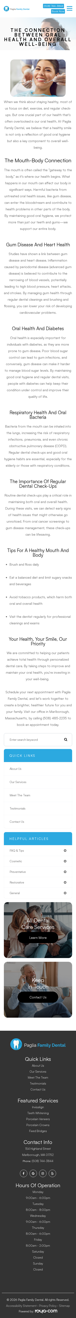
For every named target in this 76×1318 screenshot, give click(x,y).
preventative (18, 872)
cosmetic (16, 861)
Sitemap (64, 1306)
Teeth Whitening (38, 1113)
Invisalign (38, 1107)
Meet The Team (20, 795)
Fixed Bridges (38, 1131)
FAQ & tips (17, 850)
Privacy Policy (47, 1306)
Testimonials (17, 808)
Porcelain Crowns (37, 1125)
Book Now (58, 11)
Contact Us (17, 822)
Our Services (18, 782)
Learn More (38, 937)
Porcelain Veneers (38, 1119)
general (15, 893)
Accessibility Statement (21, 1306)
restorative (17, 882)
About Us (15, 769)
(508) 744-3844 (53, 5)
